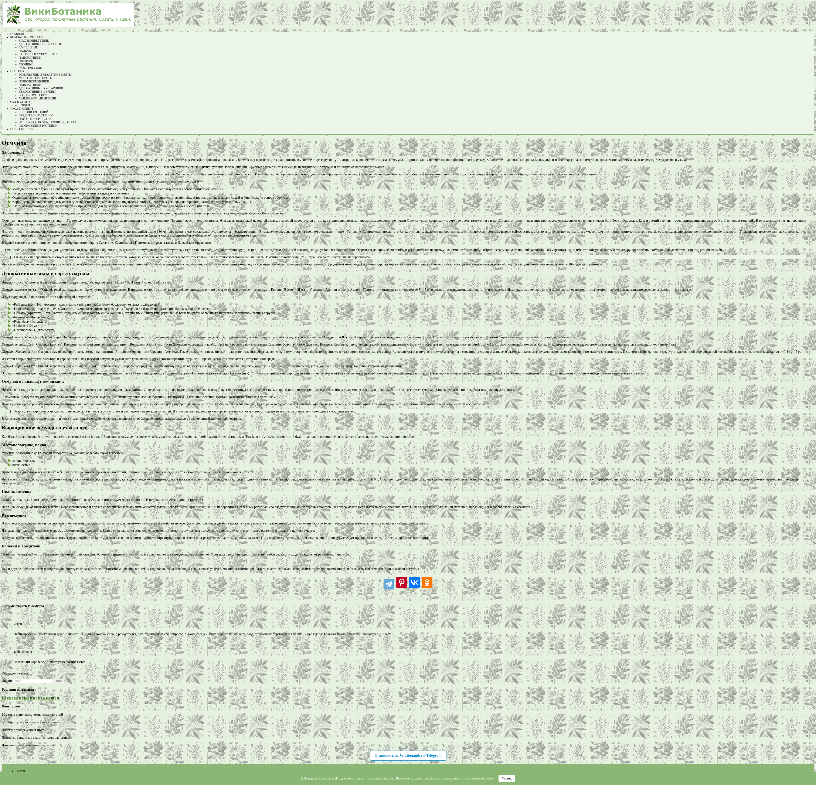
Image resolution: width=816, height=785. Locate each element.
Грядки (24, 105)
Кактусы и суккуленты (38, 54)
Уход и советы (22, 108)
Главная (17, 33)
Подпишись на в (408, 755)
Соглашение (24, 771)
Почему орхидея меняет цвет (23, 730)
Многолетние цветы (35, 78)
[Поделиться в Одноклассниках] (427, 583)
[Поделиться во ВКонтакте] (414, 583)
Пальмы (25, 50)
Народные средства (35, 118)
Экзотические (30, 67)
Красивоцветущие (34, 40)
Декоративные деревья (37, 91)
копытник (304, 404)
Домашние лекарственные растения (28, 745)
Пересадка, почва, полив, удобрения (49, 122)
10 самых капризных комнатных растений (32, 714)
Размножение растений (38, 125)
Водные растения (33, 95)
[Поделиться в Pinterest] (401, 583)
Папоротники (30, 57)
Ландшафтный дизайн (37, 98)
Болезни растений (33, 112)
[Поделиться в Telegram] (389, 583)
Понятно (507, 778)
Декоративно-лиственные (40, 44)
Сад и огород (21, 101)
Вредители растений (36, 115)
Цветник (17, 71)
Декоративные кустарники (41, 88)
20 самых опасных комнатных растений (31, 722)
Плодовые (27, 61)
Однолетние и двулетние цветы (45, 74)
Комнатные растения (27, 37)
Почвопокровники (34, 81)
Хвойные (26, 64)
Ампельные (28, 47)
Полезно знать (22, 129)
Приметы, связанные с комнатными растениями (37, 737)
